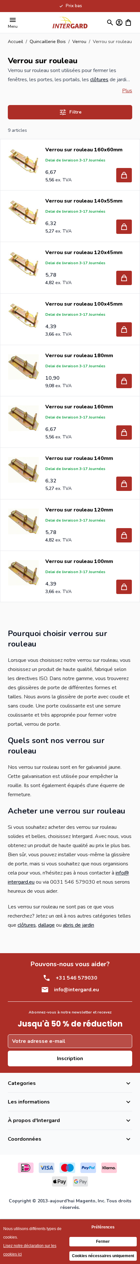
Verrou (79, 41)
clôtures (99, 79)
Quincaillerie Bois (48, 41)
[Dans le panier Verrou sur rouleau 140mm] (124, 484)
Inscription (70, 1058)
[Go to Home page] (70, 22)
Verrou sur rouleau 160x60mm (83, 149)
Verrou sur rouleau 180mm (79, 355)
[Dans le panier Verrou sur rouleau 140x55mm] (124, 227)
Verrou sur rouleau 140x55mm (83, 201)
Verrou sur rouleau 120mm (79, 509)
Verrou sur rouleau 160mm (79, 406)
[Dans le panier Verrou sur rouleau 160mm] (124, 432)
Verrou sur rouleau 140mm (79, 458)
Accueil (15, 41)
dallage (46, 925)
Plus (127, 90)
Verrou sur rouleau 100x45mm (83, 304)
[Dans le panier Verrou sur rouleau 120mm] (124, 535)
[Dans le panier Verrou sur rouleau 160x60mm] (124, 175)
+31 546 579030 (76, 978)
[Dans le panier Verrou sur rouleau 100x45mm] (124, 329)
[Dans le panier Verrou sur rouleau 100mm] (124, 587)
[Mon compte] (119, 22)
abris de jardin (78, 925)
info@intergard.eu (76, 989)
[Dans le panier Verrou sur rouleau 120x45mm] (124, 278)
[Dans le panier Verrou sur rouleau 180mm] (124, 381)
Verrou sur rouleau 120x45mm (83, 252)
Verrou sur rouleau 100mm (79, 561)
